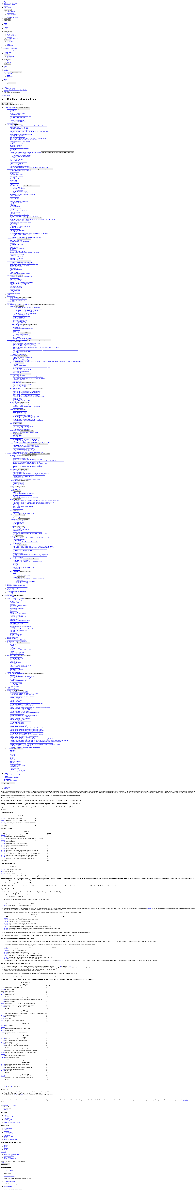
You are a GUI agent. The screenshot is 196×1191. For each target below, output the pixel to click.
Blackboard (9, 42)
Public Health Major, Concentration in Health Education (26, 406)
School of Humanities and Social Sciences (17, 453)
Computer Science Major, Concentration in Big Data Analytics (28, 377)
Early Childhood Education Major (21, 314)
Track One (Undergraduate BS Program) (23, 426)
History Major (16, 504)
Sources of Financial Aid (16, 286)
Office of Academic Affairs (13, 293)
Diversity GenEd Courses (19, 188)
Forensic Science (11, 301)
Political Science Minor (18, 523)
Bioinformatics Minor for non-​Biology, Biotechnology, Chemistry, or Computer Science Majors (36, 347)
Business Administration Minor (20, 467)
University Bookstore (15, 668)
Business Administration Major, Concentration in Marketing (27, 466)
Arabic (14, 573)
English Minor (16, 496)
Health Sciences (14, 402)
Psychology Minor (17, 534)
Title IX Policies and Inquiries (17, 654)
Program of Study (14, 624)
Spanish (15, 577)
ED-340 (3, 851)
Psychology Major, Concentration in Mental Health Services (27, 532)
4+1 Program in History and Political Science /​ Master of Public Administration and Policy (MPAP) (37, 500)
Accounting (12, 750)
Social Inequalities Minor (19, 539)
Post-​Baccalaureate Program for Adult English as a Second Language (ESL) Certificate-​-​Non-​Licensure (35, 744)
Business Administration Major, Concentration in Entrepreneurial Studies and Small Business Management (38, 461)
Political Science (14, 519)
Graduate (9, 58)
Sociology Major (17, 540)
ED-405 (3, 857)
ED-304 (3, 845)
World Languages (14, 571)
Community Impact (8, 1119)
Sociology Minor (17, 543)
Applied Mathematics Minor (19, 412)
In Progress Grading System (16, 615)
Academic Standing (14, 602)
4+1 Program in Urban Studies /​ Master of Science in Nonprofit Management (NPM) (33, 546)
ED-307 (3, 846)
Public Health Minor (18, 408)
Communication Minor (18, 477)
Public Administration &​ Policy (17, 765)
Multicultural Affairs (15, 206)
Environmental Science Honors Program (22, 384)
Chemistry (12, 362)
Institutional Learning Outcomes (17, 117)
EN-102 (3, 818)
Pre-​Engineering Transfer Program (18, 230)
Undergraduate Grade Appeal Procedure (19, 215)
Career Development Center (16, 244)
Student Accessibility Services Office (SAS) (20, 665)
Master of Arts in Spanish (16, 700)
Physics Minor (16, 436)
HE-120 (3, 873)
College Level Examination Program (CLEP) (21, 134)
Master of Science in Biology (17, 723)
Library (5, 23)
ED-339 (3, 1067)
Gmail (8, 44)
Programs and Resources (16, 682)
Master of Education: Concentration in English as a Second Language (26, 703)
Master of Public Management (17, 722)
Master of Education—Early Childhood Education (22, 704)
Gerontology (16, 331)
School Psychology (14, 768)
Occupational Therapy (15, 764)
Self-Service (10, 45)
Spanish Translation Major (22, 582)
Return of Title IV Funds (16, 266)
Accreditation (13, 110)
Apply (5, 28)
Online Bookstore (8, 1128)
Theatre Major (16, 568)
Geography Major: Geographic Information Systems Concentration (29, 396)
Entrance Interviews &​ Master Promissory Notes (21, 678)
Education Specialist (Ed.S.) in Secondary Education (22, 696)
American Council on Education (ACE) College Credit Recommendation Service (29, 131)
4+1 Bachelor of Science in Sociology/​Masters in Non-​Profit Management (31, 537)
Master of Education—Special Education (20, 718)
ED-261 (3, 843)
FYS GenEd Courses (18, 190)
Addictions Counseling (12, 297)
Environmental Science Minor (20, 386)
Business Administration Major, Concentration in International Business (30, 463)
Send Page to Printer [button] (9, 1170)
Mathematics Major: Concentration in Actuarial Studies (26, 416)
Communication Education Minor (21, 470)
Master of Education (15, 701)
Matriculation (13, 205)
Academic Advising (14, 172)
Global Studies (16, 332)
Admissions (9, 124)
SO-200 (3, 1027)
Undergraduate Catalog (9, 50)
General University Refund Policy (18, 680)
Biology (12, 341)
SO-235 (3, 1017)
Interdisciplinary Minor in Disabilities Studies (24, 450)
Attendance (12, 604)
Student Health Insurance (16, 269)
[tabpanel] (98, 795)
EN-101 (3, 989)
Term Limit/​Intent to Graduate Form (18, 630)
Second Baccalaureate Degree (17, 159)
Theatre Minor (16, 570)
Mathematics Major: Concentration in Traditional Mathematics (28, 420)
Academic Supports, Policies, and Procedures (18, 169)
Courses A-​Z (10, 592)
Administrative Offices (12, 588)
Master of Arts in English (16, 697)
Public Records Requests (10, 1158)
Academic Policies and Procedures (15, 598)
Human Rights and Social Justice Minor (22, 335)
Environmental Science (15, 382)
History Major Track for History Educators (23, 506)
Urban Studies (13, 544)
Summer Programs (14, 236)
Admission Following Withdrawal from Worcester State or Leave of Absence (28, 126)
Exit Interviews (13, 679)
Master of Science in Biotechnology (18, 725)
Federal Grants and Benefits (16, 279)
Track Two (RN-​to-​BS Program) (21, 427)
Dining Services (14, 247)
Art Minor (15, 564)
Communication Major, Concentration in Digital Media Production (29, 475)
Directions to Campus (12, 589)
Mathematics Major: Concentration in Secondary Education (27, 418)
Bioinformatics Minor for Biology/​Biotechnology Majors (26, 343)
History (11, 499)
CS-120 (3, 1057)
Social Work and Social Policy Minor (22, 551)
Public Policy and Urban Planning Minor (23, 550)
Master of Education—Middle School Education (21, 710)
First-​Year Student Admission (17, 143)
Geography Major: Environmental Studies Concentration (26, 394)
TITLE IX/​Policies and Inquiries (17, 121)
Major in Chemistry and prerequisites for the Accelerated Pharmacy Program (31, 367)
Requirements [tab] (7, 787)
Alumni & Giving (8, 1121)
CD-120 (3, 1020)
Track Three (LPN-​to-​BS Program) (21, 429)
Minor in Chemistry (17, 368)
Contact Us (3, 1152)
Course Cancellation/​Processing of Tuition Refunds (22, 676)
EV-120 (3, 1045)
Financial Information (12, 261)
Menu (7, 20)
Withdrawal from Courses (16, 634)
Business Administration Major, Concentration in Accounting (27, 459)
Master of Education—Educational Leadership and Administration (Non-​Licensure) (30, 707)
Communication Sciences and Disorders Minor (24, 449)
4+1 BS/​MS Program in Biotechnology (22, 357)
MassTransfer (13, 149)
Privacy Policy (7, 1157)
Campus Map (7, 1135)
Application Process (14, 132)
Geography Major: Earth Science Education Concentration (27, 391)
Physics (11, 433)
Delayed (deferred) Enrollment (17, 137)
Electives (12, 184)
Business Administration (16, 455)
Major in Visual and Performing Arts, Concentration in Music (27, 561)
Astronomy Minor (17, 435)
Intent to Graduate (14, 198)
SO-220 (3, 1044)
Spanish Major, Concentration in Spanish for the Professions (30, 578)
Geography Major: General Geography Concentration (26, 395)
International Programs (15, 199)
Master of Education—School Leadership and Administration (24, 715)
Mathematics (13, 409)
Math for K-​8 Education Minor (20, 413)
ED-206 (3, 838)
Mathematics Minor (17, 422)
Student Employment (15, 289)
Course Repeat (13, 611)
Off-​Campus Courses (15, 229)
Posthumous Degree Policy (16, 623)
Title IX (5, 1138)
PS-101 (2, 993)
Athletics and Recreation (16, 240)
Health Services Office (15, 662)
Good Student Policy (15, 195)
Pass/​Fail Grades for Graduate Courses (19, 622)
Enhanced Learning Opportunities (15, 217)
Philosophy (12, 514)
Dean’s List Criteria (14, 183)
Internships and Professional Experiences (20, 226)
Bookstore (12, 243)
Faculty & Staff (10, 13)
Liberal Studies (16, 337)
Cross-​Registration (14, 223)
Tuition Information (14, 686)
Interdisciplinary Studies (15, 324)
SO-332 (3, 1069)
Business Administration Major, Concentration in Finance (27, 462)
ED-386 (3, 853)
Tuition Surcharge (14, 272)
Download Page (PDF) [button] (9, 1176)
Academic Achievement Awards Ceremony (20, 170)
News (5, 24)
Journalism (9, 303)
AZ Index (6, 6)
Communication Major (18, 472)
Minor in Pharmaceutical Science (21, 371)
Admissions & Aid (8, 1116)
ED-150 (4, 836)
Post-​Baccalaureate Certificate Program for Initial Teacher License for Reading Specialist (31, 738)
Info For (7, 10)
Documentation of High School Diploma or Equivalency (23, 139)
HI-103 (2, 1028)
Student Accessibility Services (17, 256)
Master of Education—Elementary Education (21, 708)
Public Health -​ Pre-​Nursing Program (22, 155)
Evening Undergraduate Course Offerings (20, 141)
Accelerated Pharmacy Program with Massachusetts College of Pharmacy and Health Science (32, 219)
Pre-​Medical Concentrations (16, 438)
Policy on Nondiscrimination (17, 120)
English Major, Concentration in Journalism (23, 493)
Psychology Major (17, 530)
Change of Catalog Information (17, 113)
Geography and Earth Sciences (17, 388)
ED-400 (3, 855)
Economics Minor (17, 489)
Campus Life (7, 1118)
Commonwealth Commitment (17, 135)
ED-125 (3, 822)
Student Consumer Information (11, 1154)
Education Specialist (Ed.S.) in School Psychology (22, 694)
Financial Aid (10, 275)
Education (6, 91)
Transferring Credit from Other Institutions (20, 166)
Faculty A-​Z (10, 594)
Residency (12, 627)
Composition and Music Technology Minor (23, 513)
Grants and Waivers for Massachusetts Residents (21, 282)
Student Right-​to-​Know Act (16, 163)
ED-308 (3, 848)
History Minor (16, 507)
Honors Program (11, 296)
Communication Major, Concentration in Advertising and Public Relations (31, 473)
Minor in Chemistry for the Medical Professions (24, 369)
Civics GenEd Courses (18, 187)
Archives (6, 53)
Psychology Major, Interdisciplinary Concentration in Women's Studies (30, 533)
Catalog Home (7, 7)
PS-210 (4, 823)
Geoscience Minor (17, 399)
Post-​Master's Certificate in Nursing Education (21, 745)
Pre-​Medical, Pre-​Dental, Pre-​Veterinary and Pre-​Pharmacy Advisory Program (28, 233)
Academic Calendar (11, 291)
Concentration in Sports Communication (22, 476)
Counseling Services (15, 245)
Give (5, 30)
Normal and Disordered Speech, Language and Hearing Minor (28, 452)
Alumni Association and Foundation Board (17, 587)
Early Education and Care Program (21, 316)
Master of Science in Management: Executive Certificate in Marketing (26, 732)
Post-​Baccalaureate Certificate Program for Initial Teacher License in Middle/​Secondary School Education (35, 741)
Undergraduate (10, 56)
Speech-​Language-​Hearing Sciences (18, 443)
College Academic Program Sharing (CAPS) (20, 222)
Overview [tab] (6, 785)
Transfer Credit (13, 633)
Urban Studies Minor (18, 557)
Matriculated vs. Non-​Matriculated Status (20, 620)
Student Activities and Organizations (18, 666)
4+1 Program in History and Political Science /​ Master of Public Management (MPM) (33, 502)
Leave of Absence (14, 619)
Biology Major (16, 348)
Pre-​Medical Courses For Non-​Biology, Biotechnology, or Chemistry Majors (31, 442)
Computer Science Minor (19, 379)
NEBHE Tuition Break (15, 227)
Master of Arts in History (16, 698)
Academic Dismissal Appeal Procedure (19, 600)
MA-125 (3, 820)
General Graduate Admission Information (17, 641)
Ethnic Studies (16, 330)
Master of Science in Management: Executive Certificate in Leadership (27, 730)
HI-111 (2, 994)
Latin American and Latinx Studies (21, 575)
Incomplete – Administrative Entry (18, 616)
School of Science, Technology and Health (17, 340)
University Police (8, 1132)
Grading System (14, 612)
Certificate (12, 177)
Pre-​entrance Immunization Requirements (20, 156)
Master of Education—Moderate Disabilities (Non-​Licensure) (24, 712)
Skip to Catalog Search (9, 4)
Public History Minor (18, 509)
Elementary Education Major (20, 320)
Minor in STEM (17, 372)
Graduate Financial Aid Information (15, 673)
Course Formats (13, 181)
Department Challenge (15, 224)
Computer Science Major (19, 375)
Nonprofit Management (15, 761)
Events (5, 25)
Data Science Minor (18, 381)
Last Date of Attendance (16, 202)
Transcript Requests (8, 1136)
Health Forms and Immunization (17, 248)
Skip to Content (7, 2)
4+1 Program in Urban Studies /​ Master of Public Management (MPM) (30, 549)
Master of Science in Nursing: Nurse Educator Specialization (24, 736)
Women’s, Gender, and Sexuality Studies (23, 338)
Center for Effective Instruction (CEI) (19, 692)
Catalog (5, 87)
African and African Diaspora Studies (22, 325)
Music (11, 510)
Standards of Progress (15, 212)
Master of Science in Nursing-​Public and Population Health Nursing (26, 734)
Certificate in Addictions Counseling (18, 299)
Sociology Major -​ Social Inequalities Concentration (25, 542)
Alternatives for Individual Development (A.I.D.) (22, 130)
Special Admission (14, 160)
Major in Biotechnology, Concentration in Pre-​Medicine (26, 441)
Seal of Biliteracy (14, 158)
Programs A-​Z (10, 690)
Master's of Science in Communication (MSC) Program (26, 479)
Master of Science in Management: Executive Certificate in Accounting (27, 727)
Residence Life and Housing (17, 254)
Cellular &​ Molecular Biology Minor (22, 351)
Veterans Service (14, 259)
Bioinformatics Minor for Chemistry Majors (23, 344)
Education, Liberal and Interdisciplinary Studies (15, 90)
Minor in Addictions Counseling (17, 300)
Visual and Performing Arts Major (21, 560)
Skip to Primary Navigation (10, 3)
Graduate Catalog (8, 52)
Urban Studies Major (18, 553)
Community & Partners (12, 17)
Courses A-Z (7, 55)
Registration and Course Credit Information (20, 210)
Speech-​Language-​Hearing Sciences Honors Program (26, 446)
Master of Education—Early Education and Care (21, 705)
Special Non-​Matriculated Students (18, 162)
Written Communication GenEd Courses (22, 193)
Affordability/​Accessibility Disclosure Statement (21, 262)
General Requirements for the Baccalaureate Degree (22, 194)
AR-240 (3, 1018)
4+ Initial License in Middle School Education (24, 311)
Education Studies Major (19, 317)
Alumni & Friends (11, 14)
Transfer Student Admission (16, 164)
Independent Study (14, 617)
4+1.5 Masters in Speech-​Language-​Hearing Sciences (26, 445)
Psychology (12, 526)
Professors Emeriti (11, 584)
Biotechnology (13, 355)
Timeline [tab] (6, 788)
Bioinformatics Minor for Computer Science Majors (25, 346)
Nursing (12, 423)
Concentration (13, 180)
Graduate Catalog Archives (13, 672)
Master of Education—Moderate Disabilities (20, 711)
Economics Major (17, 487)
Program (12, 209)
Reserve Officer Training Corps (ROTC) (19, 234)
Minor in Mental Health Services (21, 529)
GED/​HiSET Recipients (16, 145)
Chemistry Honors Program (19, 365)
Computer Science (14, 374)
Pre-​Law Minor (16, 525)
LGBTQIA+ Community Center (18, 251)
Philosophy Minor (17, 517)
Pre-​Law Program (14, 231)
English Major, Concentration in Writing (22, 495)
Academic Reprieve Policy (16, 174)
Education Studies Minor (19, 318)
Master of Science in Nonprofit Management (20, 733)
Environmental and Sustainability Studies (23, 328)
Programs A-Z (7, 59)
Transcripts (12, 213)
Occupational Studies (15, 430)
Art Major (15, 563)
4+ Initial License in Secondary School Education (25, 313)
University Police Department (17, 258)
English (11, 490)
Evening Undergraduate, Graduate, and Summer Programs (24, 264)
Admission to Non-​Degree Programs (18, 127)
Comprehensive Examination (17, 608)
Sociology (12, 536)
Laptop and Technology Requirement (19, 201)
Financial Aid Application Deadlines (18, 280)
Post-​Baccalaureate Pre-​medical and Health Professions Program (25, 152)
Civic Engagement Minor (19, 520)
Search (7, 18)
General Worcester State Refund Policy (19, 265)
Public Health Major (18, 405)
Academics (6, 1115)
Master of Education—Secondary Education (20, 716)
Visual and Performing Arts (16, 558)
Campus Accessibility (9, 1156)
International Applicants (15, 146)
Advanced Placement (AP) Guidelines (19, 128)
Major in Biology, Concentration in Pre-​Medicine (25, 439)
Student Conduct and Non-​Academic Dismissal (21, 629)
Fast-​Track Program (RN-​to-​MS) (21, 425)
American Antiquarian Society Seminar (19, 220)
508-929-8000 (4, 1109)
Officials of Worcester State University (16, 585)
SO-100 (3, 1006)
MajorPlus (12, 204)
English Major (16, 492)
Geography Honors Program (20, 389)
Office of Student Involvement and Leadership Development (24, 252)
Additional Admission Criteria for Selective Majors (25, 153)
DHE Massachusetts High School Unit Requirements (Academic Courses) (28, 138)
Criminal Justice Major (18, 482)
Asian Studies (16, 327)
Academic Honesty (14, 173)
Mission (12, 118)
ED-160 (3, 835)
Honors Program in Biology (19, 354)
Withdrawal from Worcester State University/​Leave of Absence (25, 216)
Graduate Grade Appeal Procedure (18, 613)
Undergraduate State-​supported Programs (20, 273)
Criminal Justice (14, 480)
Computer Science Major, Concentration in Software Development (29, 378)
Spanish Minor (19, 580)
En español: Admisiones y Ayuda (12, 1122)
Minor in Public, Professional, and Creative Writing (25, 497)
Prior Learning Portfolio (15, 208)
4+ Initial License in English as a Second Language (25, 310)
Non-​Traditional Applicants (16, 150)
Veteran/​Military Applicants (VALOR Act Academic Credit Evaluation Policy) (29, 167)
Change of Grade (14, 606)
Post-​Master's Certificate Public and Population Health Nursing (25, 747)
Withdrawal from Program (16, 635)
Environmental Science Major (20, 385)
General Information (12, 109)
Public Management (14, 766)
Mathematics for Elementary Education (22, 415)
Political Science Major (18, 522)
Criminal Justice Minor (18, 483)
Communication (14, 469)
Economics (12, 486)
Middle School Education (19, 321)
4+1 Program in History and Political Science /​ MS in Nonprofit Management (31, 503)
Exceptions (12, 142)
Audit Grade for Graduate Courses (18, 605)
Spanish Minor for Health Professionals (25, 581)
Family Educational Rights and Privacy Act (20, 116)
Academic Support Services (16, 176)
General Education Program (16, 185)
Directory (6, 27)
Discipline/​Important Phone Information (16, 591)
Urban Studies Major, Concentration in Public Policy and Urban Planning (30, 554)
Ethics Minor (16, 516)
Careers (5, 1129)
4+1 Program (16, 456)
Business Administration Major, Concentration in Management (28, 465)
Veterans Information (15, 670)
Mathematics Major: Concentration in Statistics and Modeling (27, 419)
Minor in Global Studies (22, 334)
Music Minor (16, 512)
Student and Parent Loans (16, 287)
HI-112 (2, 1015)
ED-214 (3, 841)
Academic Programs (12, 123)
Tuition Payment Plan (15, 290)
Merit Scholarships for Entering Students (19, 283)
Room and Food (14, 268)
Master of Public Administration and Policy (20, 721)
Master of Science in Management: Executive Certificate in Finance (26, 729)
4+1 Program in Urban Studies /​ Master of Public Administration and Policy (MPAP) (33, 547)
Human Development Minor (20, 528)
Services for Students (12, 238)
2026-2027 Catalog (5, 95)
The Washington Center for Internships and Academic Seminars (25, 237)
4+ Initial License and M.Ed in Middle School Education (26, 307)
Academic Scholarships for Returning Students (21, 276)
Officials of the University (13, 689)
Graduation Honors (14, 197)
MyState (7, 39)
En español (9, 15)
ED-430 (3, 858)
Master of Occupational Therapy (17, 719)
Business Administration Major (20, 458)
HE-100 (3, 871)
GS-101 (3, 1003)
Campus (12, 112)
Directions (6, 1131)
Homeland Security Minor (19, 484)
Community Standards (15, 178)
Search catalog (4, 83)
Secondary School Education (20, 323)
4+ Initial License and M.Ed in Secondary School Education (27, 309)
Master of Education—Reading (17, 714)
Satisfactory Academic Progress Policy (19, 285)
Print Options (7, 783)
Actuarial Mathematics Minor (20, 411)
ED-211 (3, 840)
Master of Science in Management (18, 726)
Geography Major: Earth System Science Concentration (26, 392)
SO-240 (3, 1055)
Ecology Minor (16, 352)
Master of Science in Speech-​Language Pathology (22, 737)
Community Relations (15, 114)
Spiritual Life (13, 255)
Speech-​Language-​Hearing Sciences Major (23, 448)
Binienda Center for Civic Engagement (19, 241)
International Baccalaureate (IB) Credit (19, 148)
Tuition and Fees (14, 271)
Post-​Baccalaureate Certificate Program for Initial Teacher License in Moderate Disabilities (31, 743)
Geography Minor (17, 398)
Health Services (13, 250)
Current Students (11, 11)
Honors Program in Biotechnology (21, 360)
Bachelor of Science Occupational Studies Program (25, 432)
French (14, 574)
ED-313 (3, 850)
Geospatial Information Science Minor (22, 400)
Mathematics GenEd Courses (20, 191)
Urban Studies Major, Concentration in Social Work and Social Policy (30, 556)
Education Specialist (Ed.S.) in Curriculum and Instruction (24, 693)
